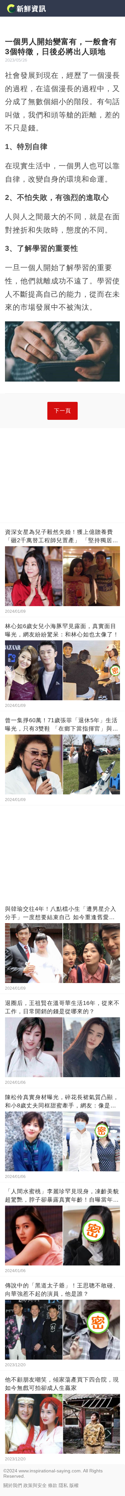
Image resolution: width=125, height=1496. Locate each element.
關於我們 (12, 1485)
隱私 (63, 1485)
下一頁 (62, 411)
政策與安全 (35, 1485)
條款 (52, 1485)
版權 (74, 1485)
